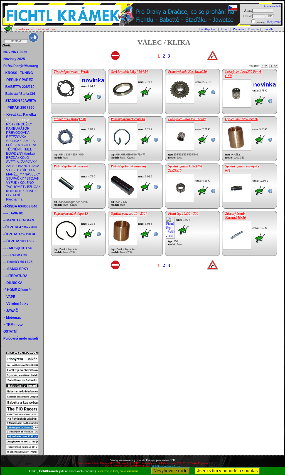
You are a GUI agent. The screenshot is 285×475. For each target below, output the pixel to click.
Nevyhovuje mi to (170, 470)
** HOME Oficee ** (17, 290)
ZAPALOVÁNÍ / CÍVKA (22, 166)
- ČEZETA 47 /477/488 (20, 227)
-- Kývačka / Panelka (19, 115)
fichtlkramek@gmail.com (166, 466)
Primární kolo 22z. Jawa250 (187, 72)
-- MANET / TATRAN (18, 220)
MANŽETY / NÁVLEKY (23, 174)
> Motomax (12, 318)
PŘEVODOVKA (18, 133)
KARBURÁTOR (18, 128)
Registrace (274, 22)
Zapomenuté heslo (272, 6)
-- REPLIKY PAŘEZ (18, 80)
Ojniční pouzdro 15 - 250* (129, 214)
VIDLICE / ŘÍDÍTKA (20, 170)
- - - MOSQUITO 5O (17, 248)
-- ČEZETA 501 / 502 (19, 241)
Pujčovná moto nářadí (20, 338)
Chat (224, 29)
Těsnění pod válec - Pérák (71, 72)
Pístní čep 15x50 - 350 (183, 214)
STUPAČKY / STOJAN (23, 178)
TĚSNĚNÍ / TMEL (19, 149)
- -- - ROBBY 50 (15, 255)
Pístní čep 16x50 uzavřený (128, 166)
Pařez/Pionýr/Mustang (20, 66)
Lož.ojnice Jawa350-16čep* (187, 119)
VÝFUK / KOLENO (20, 183)
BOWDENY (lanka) (20, 153)
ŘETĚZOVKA (16, 137)
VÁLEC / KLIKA (17, 120)
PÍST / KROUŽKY (19, 124)
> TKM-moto (13, 324)
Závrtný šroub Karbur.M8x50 (235, 216)
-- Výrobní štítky (15, 304)
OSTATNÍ (13, 195)
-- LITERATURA (15, 276)
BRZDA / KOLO (17, 158)
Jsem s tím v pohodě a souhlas (227, 470)
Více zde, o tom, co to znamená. (118, 471)
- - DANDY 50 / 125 (18, 262)
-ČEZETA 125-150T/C (19, 234)
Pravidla (238, 29)
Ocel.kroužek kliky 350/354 (129, 72)
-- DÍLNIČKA (13, 283)
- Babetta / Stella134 (19, 94)
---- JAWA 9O (13, 213)
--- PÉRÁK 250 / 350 (19, 108)
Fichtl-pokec (207, 29)
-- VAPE (9, 297)
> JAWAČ (10, 311)
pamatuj (260, 22)
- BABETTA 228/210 (19, 87)
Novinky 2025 (14, 59)
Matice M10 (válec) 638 (70, 119)
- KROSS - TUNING (18, 73)
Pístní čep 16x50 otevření (71, 166)
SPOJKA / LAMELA (20, 141)
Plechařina (14, 199)
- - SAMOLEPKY (15, 269)
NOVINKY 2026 (15, 52)
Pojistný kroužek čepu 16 (128, 119)
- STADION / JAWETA (19, 101)
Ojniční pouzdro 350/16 (241, 119)
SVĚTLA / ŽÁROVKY (21, 162)
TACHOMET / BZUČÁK (23, 187)
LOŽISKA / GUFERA (21, 145)
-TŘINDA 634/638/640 (20, 206)
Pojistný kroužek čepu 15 (71, 214)
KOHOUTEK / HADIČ (22, 191)
